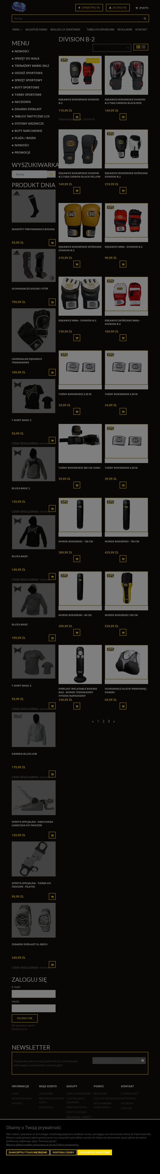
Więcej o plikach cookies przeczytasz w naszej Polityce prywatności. (42, 1144)
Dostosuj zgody (63, 1152)
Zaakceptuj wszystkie (95, 1152)
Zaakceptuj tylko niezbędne (28, 1152)
